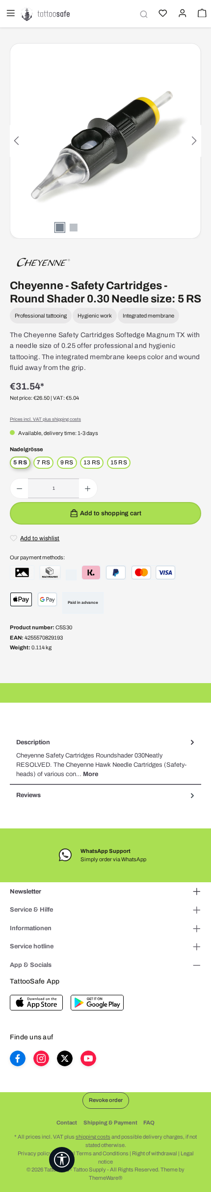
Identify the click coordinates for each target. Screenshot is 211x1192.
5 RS (20, 462)
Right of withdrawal (154, 1153)
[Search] (142, 14)
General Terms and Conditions (92, 1153)
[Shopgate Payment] (22, 572)
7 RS (43, 462)
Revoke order (106, 1100)
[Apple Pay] (21, 599)
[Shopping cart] (201, 14)
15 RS (118, 462)
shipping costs (93, 1137)
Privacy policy (35, 1153)
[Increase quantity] (88, 488)
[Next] (193, 141)
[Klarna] (91, 572)
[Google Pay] (47, 599)
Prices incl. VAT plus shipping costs (45, 419)
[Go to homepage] (45, 14)
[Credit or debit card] (153, 572)
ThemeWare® (105, 1178)
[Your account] (181, 14)
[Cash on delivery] (50, 572)
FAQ (149, 1122)
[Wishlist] (162, 14)
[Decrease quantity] (19, 488)
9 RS (67, 462)
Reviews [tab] (28, 795)
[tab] (105, 758)
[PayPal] (116, 572)
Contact (66, 1122)
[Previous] (17, 141)
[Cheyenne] (43, 262)
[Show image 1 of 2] (60, 227)
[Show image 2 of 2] (74, 227)
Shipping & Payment (110, 1122)
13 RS (91, 462)
